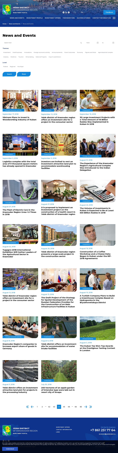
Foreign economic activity (42, 52)
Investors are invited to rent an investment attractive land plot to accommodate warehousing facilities (58, 164)
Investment (7, 52)
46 (69, 407)
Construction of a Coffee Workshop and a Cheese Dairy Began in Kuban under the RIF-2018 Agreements (95, 255)
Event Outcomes (69, 52)
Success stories (83, 18)
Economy (80, 52)
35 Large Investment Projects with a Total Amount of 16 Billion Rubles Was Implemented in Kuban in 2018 (97, 120)
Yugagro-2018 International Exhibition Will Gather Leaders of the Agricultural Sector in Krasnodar (19, 253)
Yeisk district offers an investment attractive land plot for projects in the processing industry (20, 390)
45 (64, 407)
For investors (69, 18)
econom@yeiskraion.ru (107, 434)
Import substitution (55, 57)
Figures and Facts (90, 52)
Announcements (57, 52)
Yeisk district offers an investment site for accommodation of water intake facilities (58, 346)
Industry (5, 57)
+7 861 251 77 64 (102, 430)
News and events (17, 18)
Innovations (28, 52)
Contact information (102, 18)
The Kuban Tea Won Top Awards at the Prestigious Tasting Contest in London (97, 348)
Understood (10, 449)
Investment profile (34, 18)
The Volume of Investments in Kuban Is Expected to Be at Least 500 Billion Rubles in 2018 (97, 210)
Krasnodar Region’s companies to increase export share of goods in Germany (20, 346)
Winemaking (30, 57)
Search (9, 74)
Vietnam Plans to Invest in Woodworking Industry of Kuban (19, 118)
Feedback (109, 12)
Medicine (13, 57)
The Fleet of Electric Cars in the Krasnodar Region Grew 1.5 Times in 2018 (19, 212)
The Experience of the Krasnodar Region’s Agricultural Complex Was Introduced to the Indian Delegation (96, 166)
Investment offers (53, 18)
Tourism (20, 57)
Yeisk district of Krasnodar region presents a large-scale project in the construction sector (58, 254)
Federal (5, 66)
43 (54, 407)
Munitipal (20, 66)
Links (58, 432)
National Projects (41, 57)
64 (76, 407)
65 (81, 407)
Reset (24, 74)
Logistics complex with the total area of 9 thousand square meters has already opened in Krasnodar (20, 163)
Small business (17, 52)
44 (59, 407)
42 (49, 407)
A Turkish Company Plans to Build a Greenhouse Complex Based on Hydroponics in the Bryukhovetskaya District (97, 299)
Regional (12, 66)
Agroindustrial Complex (105, 52)
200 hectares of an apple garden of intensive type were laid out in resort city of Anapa (58, 390)
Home (4, 24)
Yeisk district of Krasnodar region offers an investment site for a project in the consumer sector (58, 119)
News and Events (14, 24)
